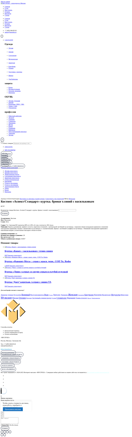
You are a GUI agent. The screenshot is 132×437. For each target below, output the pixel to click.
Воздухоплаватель (37, 295)
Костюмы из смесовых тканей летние (32, 199)
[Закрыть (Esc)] (10, 431)
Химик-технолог (81, 298)
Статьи (7, 15)
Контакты (8, 13)
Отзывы (7, 12)
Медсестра (115, 295)
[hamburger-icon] (2, 36)
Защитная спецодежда (12, 178)
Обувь (7, 188)
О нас (6, 8)
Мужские (72, 199)
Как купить (8, 10)
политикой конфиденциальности (98, 372)
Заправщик (81, 295)
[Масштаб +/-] (2, 431)
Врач (46, 295)
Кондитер (98, 295)
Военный (25, 294)
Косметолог (106, 295)
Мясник (15, 298)
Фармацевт (71, 298)
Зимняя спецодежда (11, 173)
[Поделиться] (7, 431)
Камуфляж (8, 181)
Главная (7, 6)
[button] (7, 365)
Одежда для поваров (11, 185)
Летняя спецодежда (11, 171)
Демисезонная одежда (12, 174)
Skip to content (5, 1)
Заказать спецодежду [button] (15, 255)
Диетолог (56, 295)
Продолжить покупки (13, 409)
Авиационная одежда (12, 186)
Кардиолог (89, 295)
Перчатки (8, 192)
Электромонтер (96, 298)
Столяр (54, 298)
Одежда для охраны (11, 183)
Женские (73, 294)
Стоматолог (62, 298)
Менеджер (124, 295)
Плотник (29, 298)
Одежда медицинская (12, 179)
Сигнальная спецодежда (13, 176)
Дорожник (64, 295)
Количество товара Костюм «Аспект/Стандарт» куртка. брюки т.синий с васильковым (29, 210)
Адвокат (10, 295)
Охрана (22, 298)
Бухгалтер (17, 295)
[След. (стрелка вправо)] (4, 434)
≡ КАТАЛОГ (9, 40)
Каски (7, 190)
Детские (51, 295)
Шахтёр (89, 298)
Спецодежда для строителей (54, 199)
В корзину (5, 213)
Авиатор (4, 295)
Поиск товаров (8, 143)
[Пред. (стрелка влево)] (2, 434)
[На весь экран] (4, 431)
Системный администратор (41, 298)
